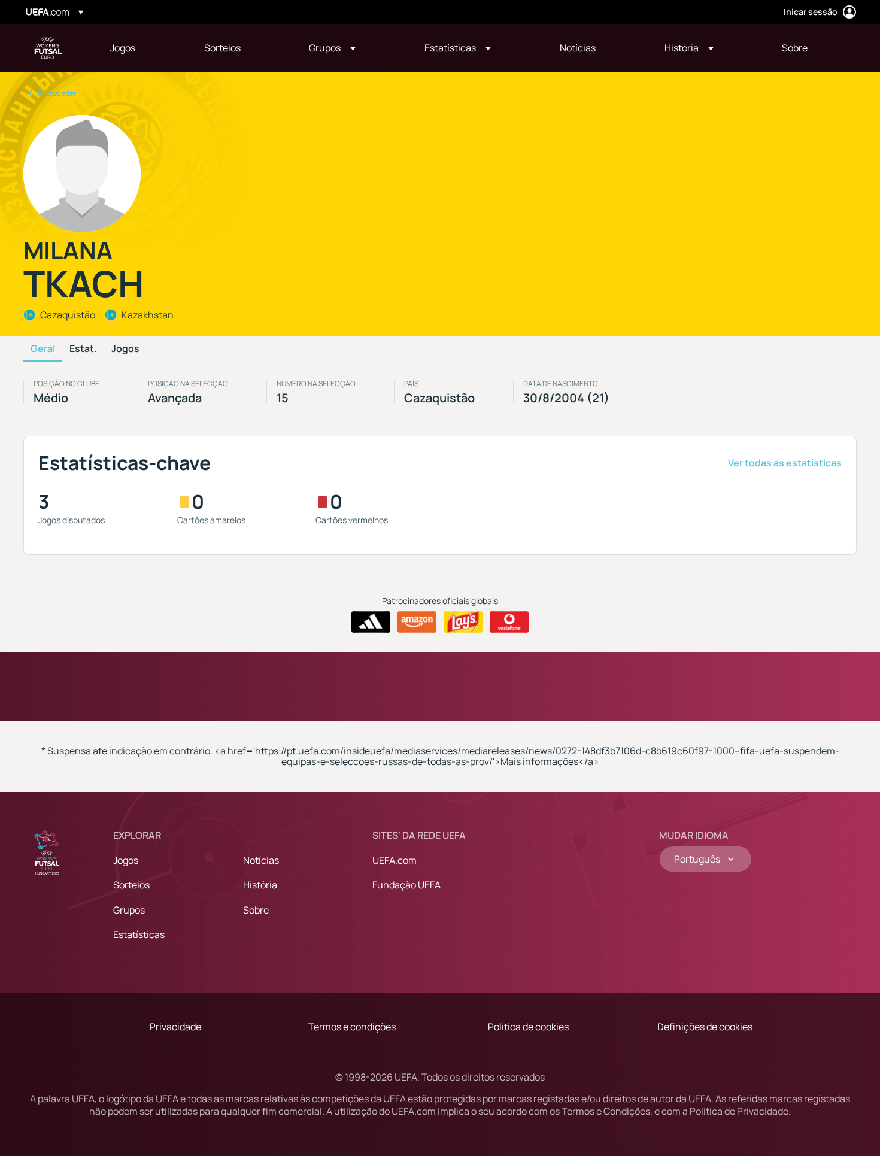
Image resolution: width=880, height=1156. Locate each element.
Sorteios (131, 884)
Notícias (261, 860)
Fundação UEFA (406, 884)
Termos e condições (352, 1026)
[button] (332, 48)
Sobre (256, 910)
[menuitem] (142, 48)
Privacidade (175, 1026)
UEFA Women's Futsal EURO (48, 48)
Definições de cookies (704, 1026)
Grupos (129, 910)
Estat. (83, 349)
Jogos (125, 349)
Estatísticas (139, 934)
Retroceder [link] (57, 93)
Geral (43, 349)
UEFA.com (394, 860)
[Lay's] (463, 622)
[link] (122, 48)
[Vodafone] (509, 622)
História (260, 884)
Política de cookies (528, 1026)
